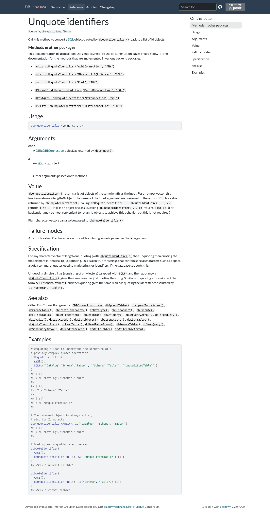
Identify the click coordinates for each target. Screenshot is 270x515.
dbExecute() (145, 310)
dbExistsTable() (41, 314)
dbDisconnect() (123, 310)
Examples (198, 72)
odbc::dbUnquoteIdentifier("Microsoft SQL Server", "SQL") (79, 74)
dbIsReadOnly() (166, 314)
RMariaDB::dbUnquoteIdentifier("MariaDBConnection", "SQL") (80, 90)
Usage (196, 32)
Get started (58, 7)
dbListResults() (112, 319)
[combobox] (198, 7)
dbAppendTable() (117, 305)
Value (195, 45)
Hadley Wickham (114, 506)
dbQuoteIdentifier (44, 448)
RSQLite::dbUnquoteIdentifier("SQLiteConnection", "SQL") (78, 106)
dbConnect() (104, 150)
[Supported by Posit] (235, 7)
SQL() (123, 273)
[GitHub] (220, 6)
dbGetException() (68, 314)
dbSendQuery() (153, 324)
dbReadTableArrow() (99, 324)
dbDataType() (99, 310)
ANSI (37, 361)
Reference (76, 7)
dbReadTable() (72, 324)
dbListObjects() (86, 319)
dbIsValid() (37, 319)
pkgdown (225, 506)
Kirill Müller (133, 506)
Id (152, 39)
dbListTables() (138, 319)
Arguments (199, 39)
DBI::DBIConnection (50, 150)
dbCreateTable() (41, 310)
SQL (71, 39)
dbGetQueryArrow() (139, 314)
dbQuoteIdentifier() (114, 39)
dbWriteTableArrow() (130, 329)
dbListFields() (60, 319)
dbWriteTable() (101, 329)
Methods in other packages (210, 25)
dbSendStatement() (73, 329)
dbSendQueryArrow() (43, 329)
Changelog (107, 7)
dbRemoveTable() (128, 324)
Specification (200, 59)
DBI (28, 6)
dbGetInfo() (92, 314)
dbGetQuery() (113, 314)
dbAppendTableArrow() (147, 305)
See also (197, 65)
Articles (91, 7)
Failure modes (201, 52)
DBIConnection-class (88, 305)
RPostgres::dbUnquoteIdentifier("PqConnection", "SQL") (77, 98)
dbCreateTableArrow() (71, 310)
